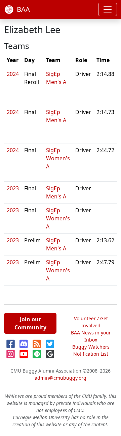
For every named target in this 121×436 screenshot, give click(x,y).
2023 (13, 188)
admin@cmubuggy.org (60, 378)
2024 (13, 74)
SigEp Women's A (58, 158)
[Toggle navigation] (107, 9)
